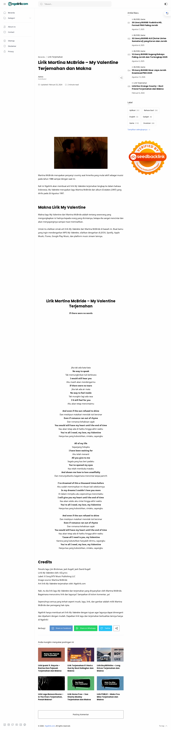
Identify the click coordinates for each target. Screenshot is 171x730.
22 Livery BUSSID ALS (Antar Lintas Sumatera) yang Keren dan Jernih (149, 40)
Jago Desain (88, 726)
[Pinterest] (24, 724)
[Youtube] (16, 724)
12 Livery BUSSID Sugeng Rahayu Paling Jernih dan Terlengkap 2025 (149, 55)
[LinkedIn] (20, 724)
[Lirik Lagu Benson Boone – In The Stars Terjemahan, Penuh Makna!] (51, 683)
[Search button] (41, 4)
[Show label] (139, 129)
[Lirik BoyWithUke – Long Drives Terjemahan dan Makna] (110, 655)
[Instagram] (8, 724)
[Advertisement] (81, 30)
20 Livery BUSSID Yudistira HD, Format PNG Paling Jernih (147, 24)
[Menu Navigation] (4, 4)
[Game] (143, 19)
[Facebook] (4, 724)
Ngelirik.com (50, 726)
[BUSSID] (137, 19)
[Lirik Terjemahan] (140, 83)
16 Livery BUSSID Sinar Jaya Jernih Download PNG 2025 (149, 71)
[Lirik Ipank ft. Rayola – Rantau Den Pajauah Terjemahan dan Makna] (51, 655)
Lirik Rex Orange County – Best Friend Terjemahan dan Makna (148, 87)
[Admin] (40, 77)
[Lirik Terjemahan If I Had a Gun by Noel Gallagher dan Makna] (80, 655)
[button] (166, 4)
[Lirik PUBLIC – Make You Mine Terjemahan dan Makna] (110, 683)
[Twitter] (12, 724)
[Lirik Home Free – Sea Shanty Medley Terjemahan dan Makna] (80, 683)
